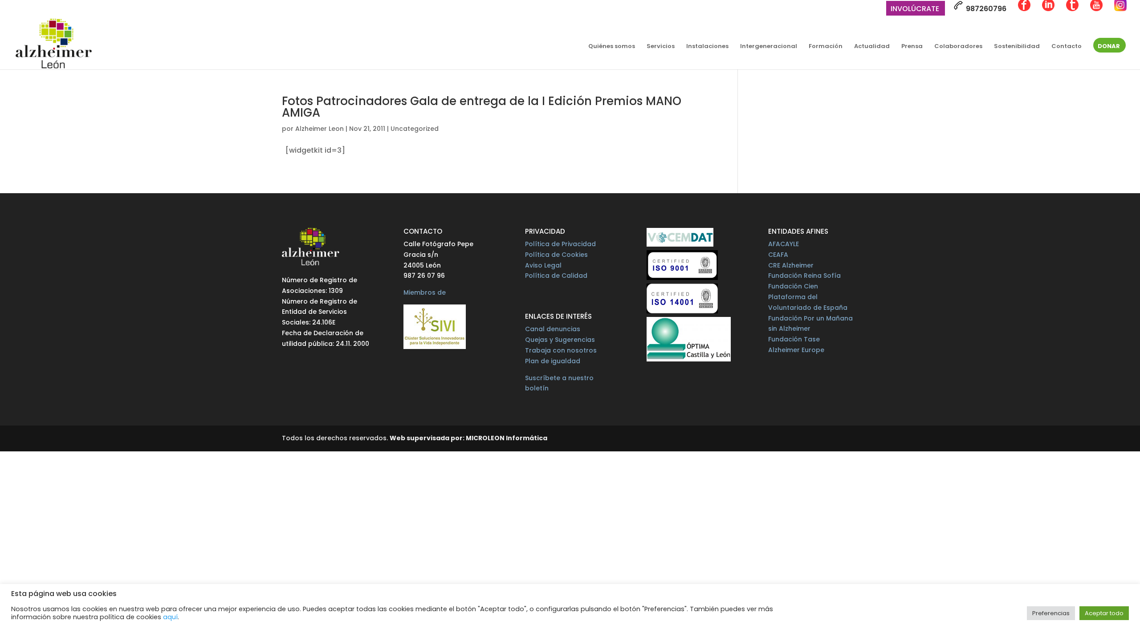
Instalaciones (707, 46)
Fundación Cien (793, 286)
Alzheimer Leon (319, 128)
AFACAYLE (783, 243)
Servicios (661, 46)
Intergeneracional (768, 46)
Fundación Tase (794, 339)
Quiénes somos (611, 46)
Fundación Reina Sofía (804, 275)
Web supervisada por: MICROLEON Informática (468, 438)
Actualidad (872, 46)
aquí (170, 617)
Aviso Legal (543, 265)
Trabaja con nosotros (561, 350)
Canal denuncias (552, 329)
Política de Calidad (556, 275)
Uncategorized (415, 128)
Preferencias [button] (1051, 613)
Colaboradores (958, 46)
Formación (826, 46)
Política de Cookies (556, 254)
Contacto (1066, 46)
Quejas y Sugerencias (560, 339)
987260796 (985, 9)
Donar (1109, 46)
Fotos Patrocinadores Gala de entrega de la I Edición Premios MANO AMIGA (481, 107)
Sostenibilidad (1017, 46)
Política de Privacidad (560, 243)
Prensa (912, 46)
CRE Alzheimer (791, 265)
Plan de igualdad (552, 361)
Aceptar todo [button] (1104, 613)
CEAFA (778, 254)
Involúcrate (915, 9)
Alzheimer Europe (796, 349)
